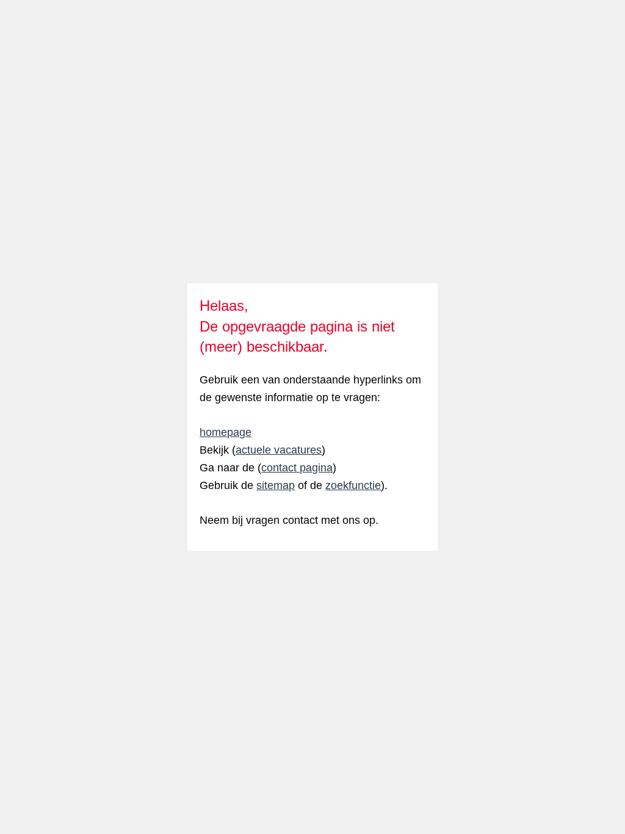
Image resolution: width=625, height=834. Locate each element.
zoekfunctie (353, 485)
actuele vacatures (279, 450)
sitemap (275, 485)
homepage (225, 432)
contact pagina (297, 468)
